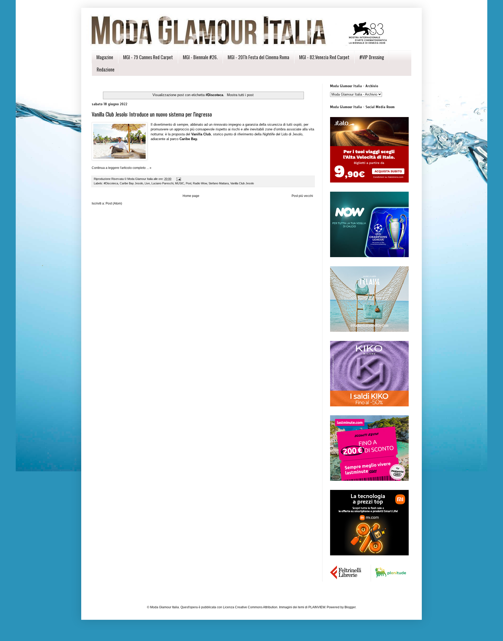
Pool (188, 183)
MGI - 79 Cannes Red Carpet (148, 57)
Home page (191, 196)
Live (147, 183)
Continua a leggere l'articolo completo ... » (121, 168)
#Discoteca (111, 183)
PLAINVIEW (316, 607)
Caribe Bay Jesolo (131, 183)
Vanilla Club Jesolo (242, 183)
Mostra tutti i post (240, 95)
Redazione (105, 69)
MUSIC (179, 183)
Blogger (350, 607)
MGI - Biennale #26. (200, 57)
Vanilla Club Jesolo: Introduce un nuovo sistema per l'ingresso (152, 114)
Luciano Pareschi (162, 183)
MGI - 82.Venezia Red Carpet (324, 57)
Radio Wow (200, 183)
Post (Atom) (114, 203)
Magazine (104, 57)
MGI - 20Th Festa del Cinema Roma (258, 57)
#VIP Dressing (371, 57)
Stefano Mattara (219, 183)
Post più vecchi (302, 196)
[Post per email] (178, 178)
